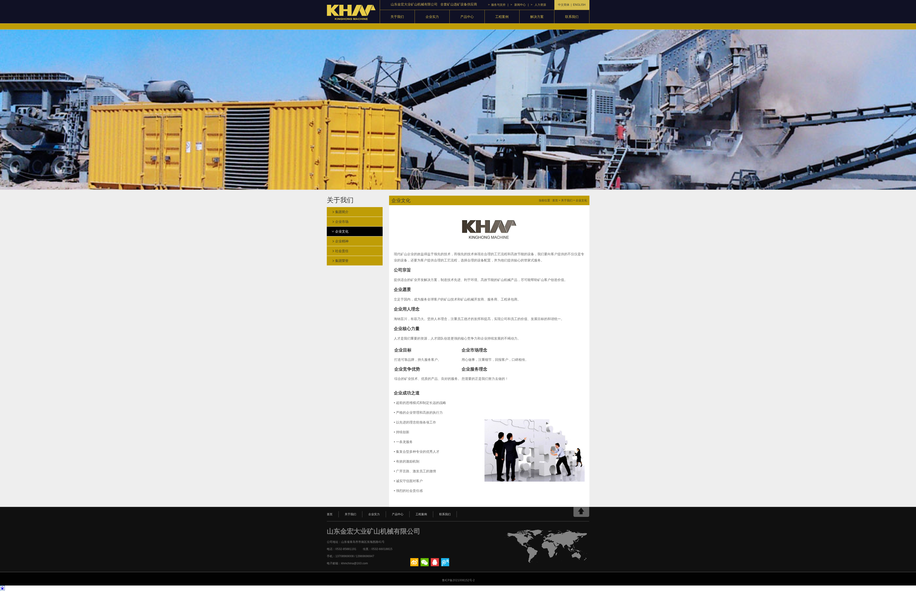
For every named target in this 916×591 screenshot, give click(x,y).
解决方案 (537, 17)
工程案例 (502, 17)
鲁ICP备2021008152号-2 (458, 580)
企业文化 (342, 231)
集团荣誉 (342, 261)
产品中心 (467, 17)
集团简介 (342, 212)
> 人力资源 (538, 4)
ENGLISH (579, 4)
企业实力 (432, 17)
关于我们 (397, 17)
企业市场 (342, 222)
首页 (555, 200)
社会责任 (342, 251)
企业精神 (342, 241)
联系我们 (571, 17)
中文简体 (563, 4)
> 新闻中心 (518, 4)
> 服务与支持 (496, 4)
